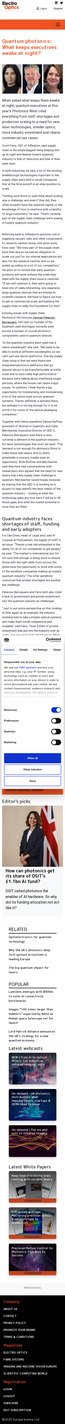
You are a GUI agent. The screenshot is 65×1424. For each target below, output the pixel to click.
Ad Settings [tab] (40, 649)
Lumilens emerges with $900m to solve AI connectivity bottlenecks (31, 996)
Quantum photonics (18, 789)
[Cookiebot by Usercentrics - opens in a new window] (46, 640)
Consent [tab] (9, 649)
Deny (32, 780)
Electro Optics (15, 1352)
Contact (10, 1316)
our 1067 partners (25, 667)
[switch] (56, 721)
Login (7, 1389)
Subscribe (10, 1403)
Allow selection (32, 769)
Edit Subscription (17, 1410)
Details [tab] (24, 649)
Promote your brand (19, 1330)
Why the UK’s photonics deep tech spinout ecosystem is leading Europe (29, 954)
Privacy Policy (14, 1323)
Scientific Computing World (25, 1373)
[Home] (16, 5)
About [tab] (57, 649)
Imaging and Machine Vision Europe (30, 1366)
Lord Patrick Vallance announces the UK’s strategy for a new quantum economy (32, 1035)
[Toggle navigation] (58, 24)
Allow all (32, 758)
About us (10, 1309)
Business (38, 789)
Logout (9, 1396)
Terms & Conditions (18, 1337)
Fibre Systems (13, 1359)
